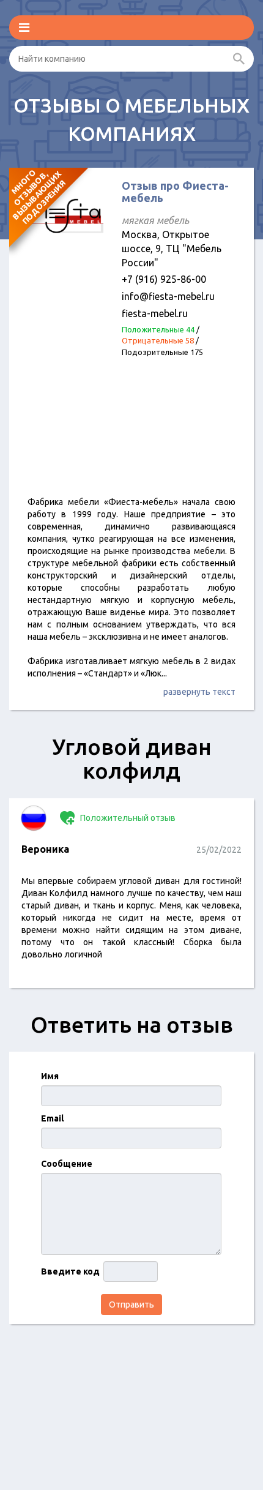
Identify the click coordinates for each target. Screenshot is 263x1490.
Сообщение (66, 1164)
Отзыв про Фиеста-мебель (175, 191)
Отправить (131, 1304)
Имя (50, 1076)
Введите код (70, 1271)
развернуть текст (199, 692)
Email (52, 1118)
